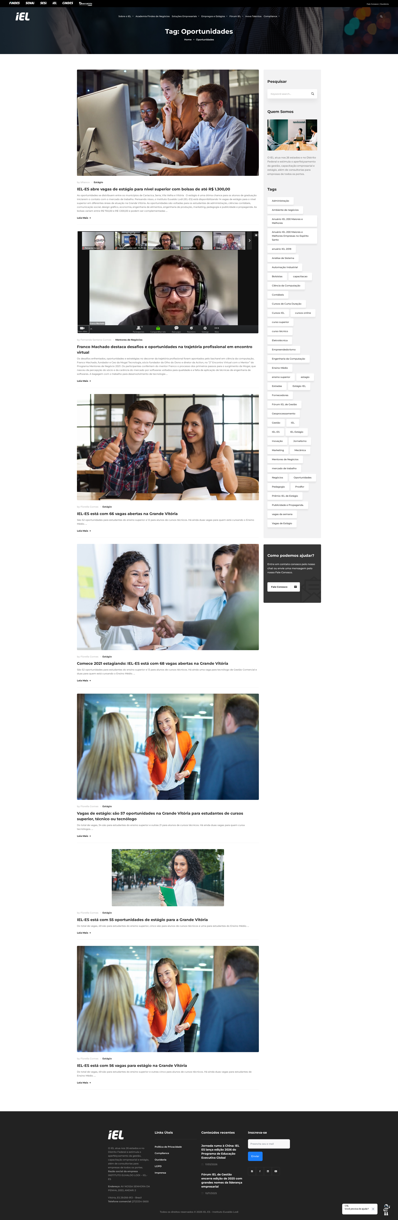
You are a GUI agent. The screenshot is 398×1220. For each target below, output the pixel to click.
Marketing (278, 450)
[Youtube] (276, 1171)
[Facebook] (260, 1171)
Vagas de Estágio (282, 523)
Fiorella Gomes (89, 506)
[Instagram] (252, 1171)
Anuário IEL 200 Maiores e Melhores (287, 221)
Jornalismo (300, 441)
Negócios (277, 477)
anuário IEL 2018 (281, 248)
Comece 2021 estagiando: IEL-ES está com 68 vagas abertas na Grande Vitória (152, 663)
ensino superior (281, 377)
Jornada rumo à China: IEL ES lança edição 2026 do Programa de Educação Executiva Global (220, 1152)
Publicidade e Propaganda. (288, 505)
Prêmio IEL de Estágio (285, 495)
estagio (305, 377)
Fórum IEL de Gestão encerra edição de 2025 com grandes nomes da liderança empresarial (221, 1180)
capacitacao (300, 276)
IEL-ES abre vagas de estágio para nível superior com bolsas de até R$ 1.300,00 (153, 189)
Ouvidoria (384, 4)
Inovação (277, 441)
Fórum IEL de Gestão (284, 404)
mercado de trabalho (284, 468)
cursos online (303, 312)
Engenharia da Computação (288, 358)
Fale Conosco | (373, 4)
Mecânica (300, 450)
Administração (280, 200)
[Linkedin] (268, 1171)
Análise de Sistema (283, 258)
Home (188, 39)
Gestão (276, 422)
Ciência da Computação (286, 285)
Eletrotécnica (280, 340)
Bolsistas (277, 276)
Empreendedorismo (284, 349)
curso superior (280, 322)
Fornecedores (280, 395)
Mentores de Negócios (128, 339)
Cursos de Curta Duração (286, 303)
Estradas (277, 386)
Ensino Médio (280, 367)
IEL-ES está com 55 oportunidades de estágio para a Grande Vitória (142, 919)
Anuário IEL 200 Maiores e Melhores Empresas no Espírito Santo (290, 235)
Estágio (98, 182)
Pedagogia (278, 486)
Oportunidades (303, 477)
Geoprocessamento (283, 413)
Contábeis (278, 294)
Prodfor (299, 486)
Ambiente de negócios (285, 209)
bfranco (85, 182)
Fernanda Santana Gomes (96, 339)
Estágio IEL (299, 386)
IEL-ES (276, 431)
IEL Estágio (296, 431)
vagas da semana (282, 514)
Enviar (255, 1156)
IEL (293, 422)
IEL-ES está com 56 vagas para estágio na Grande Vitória (132, 1065)
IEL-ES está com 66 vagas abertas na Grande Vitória (127, 513)
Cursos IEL (278, 312)
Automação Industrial (285, 267)
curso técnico (280, 331)
